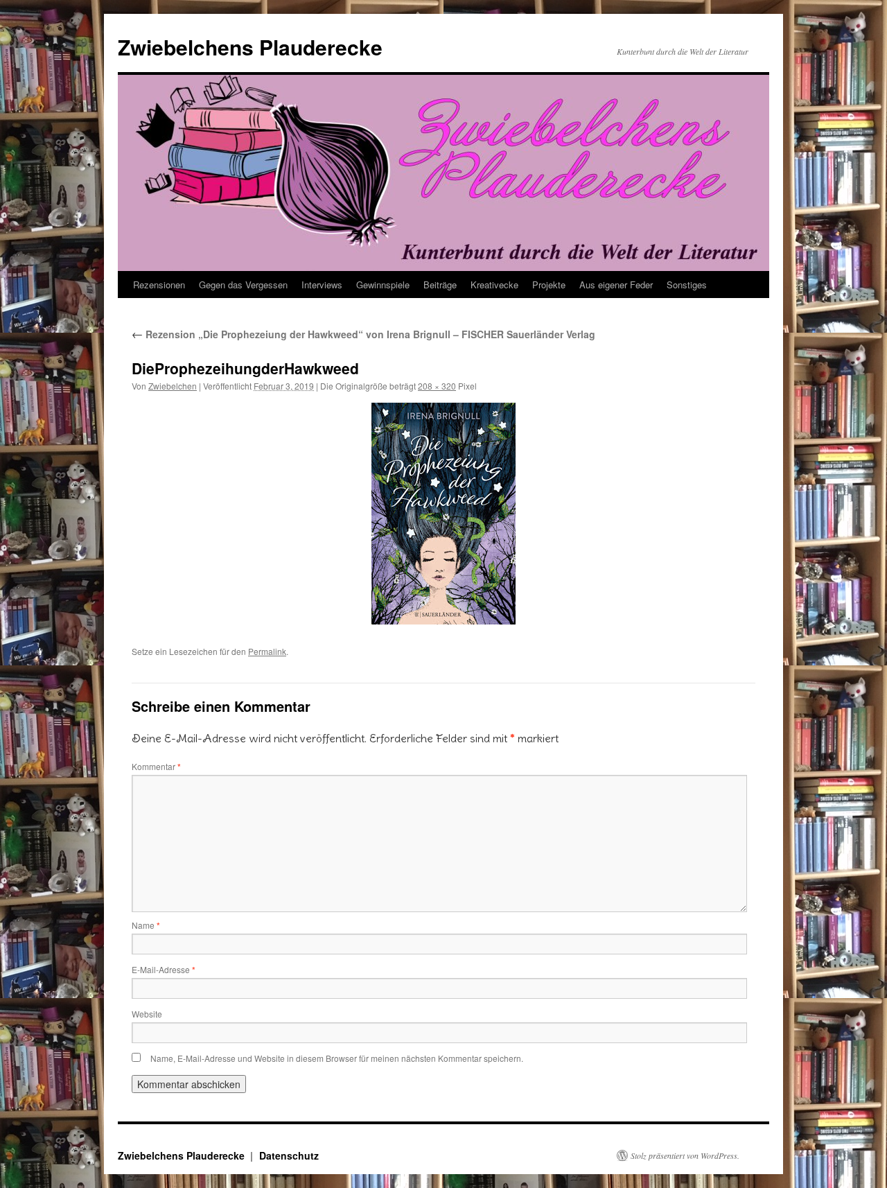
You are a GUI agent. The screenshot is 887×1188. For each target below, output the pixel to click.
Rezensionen (159, 284)
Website (147, 1014)
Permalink (267, 651)
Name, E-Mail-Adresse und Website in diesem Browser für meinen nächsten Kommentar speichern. (336, 1058)
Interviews (321, 284)
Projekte (548, 284)
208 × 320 (437, 386)
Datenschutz (289, 1155)
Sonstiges (687, 284)
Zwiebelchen (172, 386)
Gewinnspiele (383, 284)
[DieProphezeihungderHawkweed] (443, 513)
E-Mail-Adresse (163, 969)
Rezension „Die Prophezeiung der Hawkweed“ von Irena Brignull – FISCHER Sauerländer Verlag (363, 334)
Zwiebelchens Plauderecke (250, 47)
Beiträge (440, 284)
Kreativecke (494, 284)
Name (146, 925)
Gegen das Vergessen (243, 284)
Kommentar (156, 766)
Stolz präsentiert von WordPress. (685, 1155)
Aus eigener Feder (616, 284)
